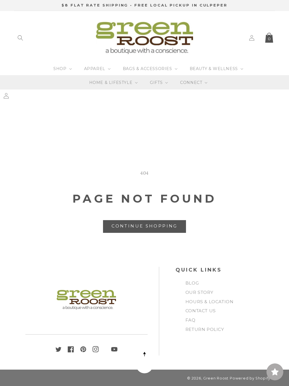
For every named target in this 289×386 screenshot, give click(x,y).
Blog (192, 283)
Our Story (199, 292)
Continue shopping (144, 226)
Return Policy (204, 329)
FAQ (190, 320)
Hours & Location (209, 301)
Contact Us (200, 310)
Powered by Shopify (250, 378)
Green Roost (216, 378)
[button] (20, 38)
